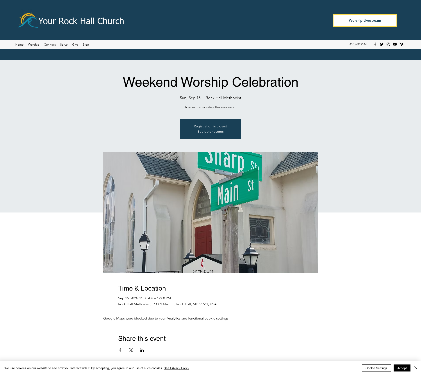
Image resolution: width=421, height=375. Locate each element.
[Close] (415, 367)
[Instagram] (388, 44)
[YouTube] (395, 44)
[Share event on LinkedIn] (142, 350)
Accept (402, 368)
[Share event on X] (131, 350)
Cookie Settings (376, 368)
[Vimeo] (401, 44)
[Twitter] (382, 44)
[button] (85, 44)
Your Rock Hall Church (81, 21)
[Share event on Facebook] (120, 350)
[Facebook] (375, 44)
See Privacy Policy (176, 368)
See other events (211, 131)
